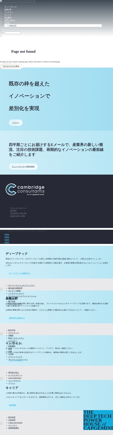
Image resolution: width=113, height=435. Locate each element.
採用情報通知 (13, 428)
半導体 (11, 354)
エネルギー (12, 341)
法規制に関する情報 (17, 216)
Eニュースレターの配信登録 (23, 167)
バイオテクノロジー (16, 293)
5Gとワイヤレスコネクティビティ (21, 285)
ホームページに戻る (11, 66)
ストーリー (12, 425)
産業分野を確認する (17, 318)
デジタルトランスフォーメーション (22, 296)
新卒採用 (11, 417)
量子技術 (11, 301)
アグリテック (13, 333)
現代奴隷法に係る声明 (18, 213)
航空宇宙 (11, 330)
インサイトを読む (16, 360)
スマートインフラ (15, 357)
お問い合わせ (9, 20)
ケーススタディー (15, 375)
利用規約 (13, 211)
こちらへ (15, 123)
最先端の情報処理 (15, 288)
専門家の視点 (13, 373)
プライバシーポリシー (18, 208)
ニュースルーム (14, 381)
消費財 (11, 335)
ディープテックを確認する (19, 273)
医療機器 (11, 346)
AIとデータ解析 (14, 291)
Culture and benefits (15, 423)
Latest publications (14, 378)
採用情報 (12, 405)
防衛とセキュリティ (16, 338)
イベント (11, 383)
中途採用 (11, 420)
